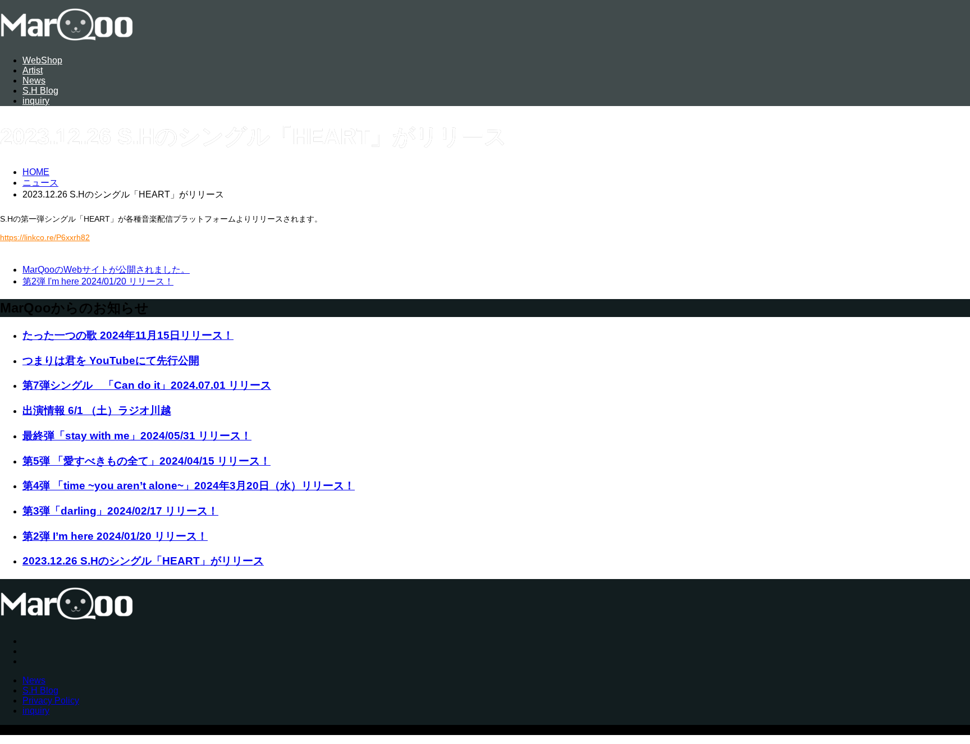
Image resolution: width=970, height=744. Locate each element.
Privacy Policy (50, 700)
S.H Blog (40, 90)
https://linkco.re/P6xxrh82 (45, 237)
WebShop (42, 60)
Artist (32, 70)
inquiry (35, 100)
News (33, 80)
